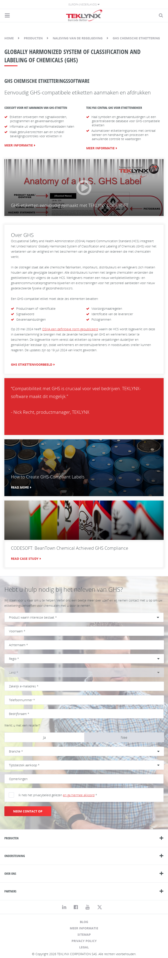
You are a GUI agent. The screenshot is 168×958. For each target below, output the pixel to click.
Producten (33, 38)
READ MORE (20, 487)
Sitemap (84, 934)
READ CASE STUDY (24, 558)
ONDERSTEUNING (14, 856)
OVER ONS (10, 873)
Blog (84, 922)
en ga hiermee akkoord (78, 795)
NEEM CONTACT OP (27, 811)
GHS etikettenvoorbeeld (31, 364)
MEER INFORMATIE (18, 145)
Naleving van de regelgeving (78, 38)
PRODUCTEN (11, 838)
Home (9, 38)
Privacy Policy (84, 941)
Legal (84, 947)
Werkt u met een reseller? (22, 725)
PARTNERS (10, 891)
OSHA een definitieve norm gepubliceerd (70, 329)
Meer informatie (84, 928)
